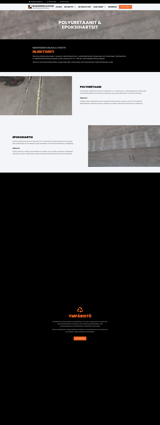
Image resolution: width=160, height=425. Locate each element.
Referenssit (112, 7)
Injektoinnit (98, 7)
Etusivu (59, 7)
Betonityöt (69, 7)
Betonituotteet (84, 7)
